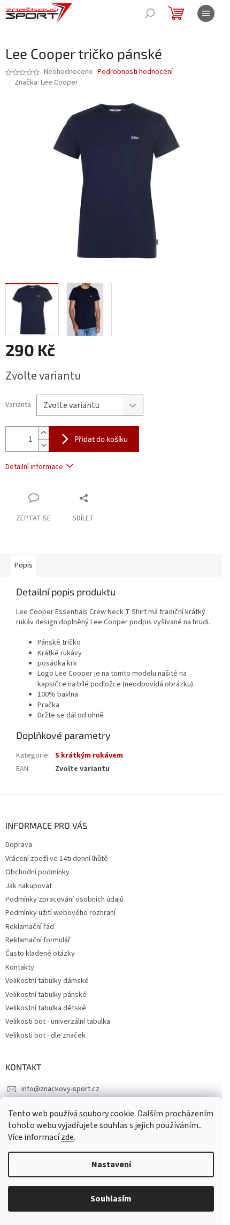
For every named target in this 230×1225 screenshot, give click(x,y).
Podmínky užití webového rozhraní (60, 913)
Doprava (18, 845)
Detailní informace (34, 467)
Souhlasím (111, 1199)
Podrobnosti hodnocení (135, 72)
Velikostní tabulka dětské (45, 1008)
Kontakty (19, 967)
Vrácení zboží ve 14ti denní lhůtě (56, 858)
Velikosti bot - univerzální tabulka (57, 1021)
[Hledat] (149, 13)
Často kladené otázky (40, 953)
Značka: (46, 82)
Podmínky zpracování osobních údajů (64, 899)
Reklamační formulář (38, 940)
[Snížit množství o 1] (43, 445)
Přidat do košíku (101, 438)
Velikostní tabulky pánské (46, 994)
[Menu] (206, 13)
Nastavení (111, 1164)
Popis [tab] (23, 565)
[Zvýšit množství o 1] (43, 433)
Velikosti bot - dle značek (45, 1035)
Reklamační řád (29, 926)
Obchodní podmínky (37, 872)
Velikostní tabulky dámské (47, 981)
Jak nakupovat (28, 886)
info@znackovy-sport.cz (60, 1089)
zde (67, 1137)
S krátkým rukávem (89, 755)
